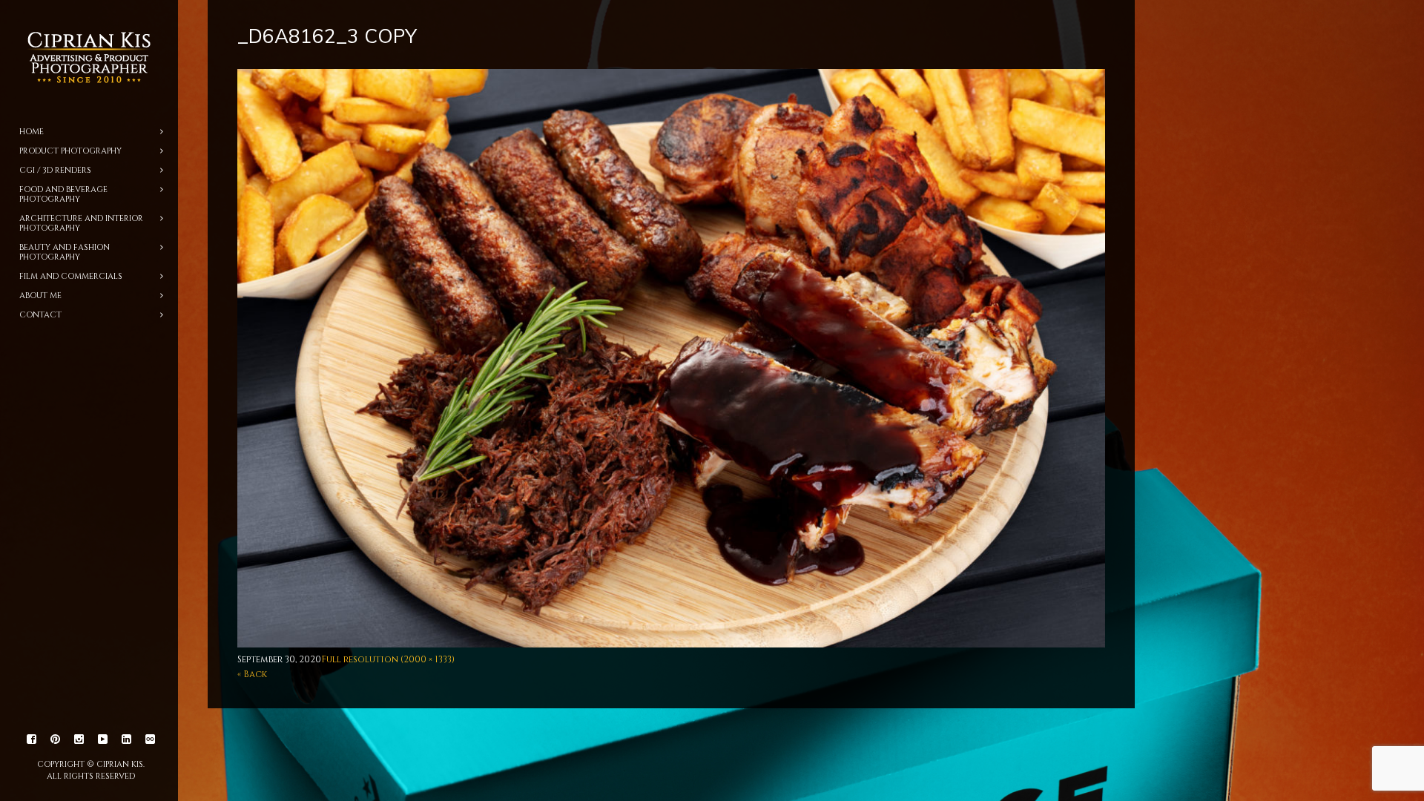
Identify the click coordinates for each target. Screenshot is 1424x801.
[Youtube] (103, 739)
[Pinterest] (55, 739)
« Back (252, 674)
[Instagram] (79, 739)
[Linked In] (126, 739)
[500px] (150, 739)
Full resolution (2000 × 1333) (388, 659)
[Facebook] (31, 739)
